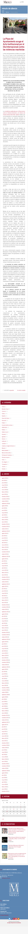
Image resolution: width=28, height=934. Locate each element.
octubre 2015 (4, 768)
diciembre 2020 (5, 632)
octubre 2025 (4, 501)
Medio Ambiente (5, 450)
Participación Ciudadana (7, 455)
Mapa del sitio (13, 922)
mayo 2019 (4, 676)
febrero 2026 (4, 492)
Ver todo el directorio (4, 915)
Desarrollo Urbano (5, 418)
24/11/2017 (6, 390)
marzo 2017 (4, 736)
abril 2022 (4, 595)
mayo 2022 (4, 593)
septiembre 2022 (5, 584)
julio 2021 (4, 616)
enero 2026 (4, 494)
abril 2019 (4, 678)
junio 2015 (4, 777)
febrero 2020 (4, 655)
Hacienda (4, 434)
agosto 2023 (4, 558)
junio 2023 (4, 563)
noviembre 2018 (5, 690)
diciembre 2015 (5, 763)
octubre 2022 (4, 581)
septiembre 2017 (5, 722)
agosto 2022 (4, 586)
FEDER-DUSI (4, 427)
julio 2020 (4, 644)
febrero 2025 (4, 519)
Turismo (3, 466)
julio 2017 (4, 726)
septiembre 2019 (5, 667)
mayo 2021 (4, 621)
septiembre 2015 (5, 770)
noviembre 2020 (5, 634)
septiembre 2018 (5, 694)
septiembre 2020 (5, 639)
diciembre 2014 (5, 791)
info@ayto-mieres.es (6, 878)
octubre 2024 (4, 528)
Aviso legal (9, 922)
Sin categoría (4, 462)
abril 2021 (4, 623)
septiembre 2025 (5, 503)
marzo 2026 (4, 489)
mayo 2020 (4, 648)
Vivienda (3, 468)
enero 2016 (4, 761)
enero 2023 (4, 574)
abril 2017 (4, 733)
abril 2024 (4, 542)
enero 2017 (4, 740)
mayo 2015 (4, 779)
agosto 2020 (4, 641)
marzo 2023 (4, 570)
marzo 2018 (4, 708)
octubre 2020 (4, 637)
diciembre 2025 (5, 496)
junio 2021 (4, 618)
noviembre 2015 (5, 766)
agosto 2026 (4, 478)
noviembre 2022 (5, 579)
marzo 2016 (4, 756)
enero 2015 (4, 789)
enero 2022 (4, 602)
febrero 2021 (4, 627)
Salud (3, 459)
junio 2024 (4, 538)
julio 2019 (4, 671)
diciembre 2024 (5, 524)
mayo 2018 (4, 703)
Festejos (3, 429)
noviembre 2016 (5, 745)
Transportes (4, 464)
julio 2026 (4, 480)
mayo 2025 (4, 512)
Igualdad (12, 390)
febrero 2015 (4, 786)
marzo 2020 (4, 653)
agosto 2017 (4, 724)
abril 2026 (4, 487)
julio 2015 (4, 775)
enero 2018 (4, 713)
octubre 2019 (4, 664)
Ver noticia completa (21, 390)
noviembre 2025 (5, 498)
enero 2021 (4, 630)
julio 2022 (4, 588)
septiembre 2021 (5, 611)
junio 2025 (4, 510)
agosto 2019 (4, 669)
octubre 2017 (4, 720)
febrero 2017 (4, 738)
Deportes (3, 416)
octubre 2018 (4, 692)
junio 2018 (4, 701)
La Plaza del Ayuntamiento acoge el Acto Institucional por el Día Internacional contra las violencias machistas (13, 44)
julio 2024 (4, 535)
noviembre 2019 (5, 662)
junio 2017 (4, 729)
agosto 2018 (4, 697)
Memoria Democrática (6, 452)
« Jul (3, 819)
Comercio (4, 411)
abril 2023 (4, 568)
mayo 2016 (4, 752)
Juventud (4, 443)
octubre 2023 (4, 554)
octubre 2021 (4, 609)
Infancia (3, 439)
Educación (4, 420)
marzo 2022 (4, 597)
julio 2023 (4, 561)
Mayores (3, 448)
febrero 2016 (4, 759)
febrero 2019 (4, 683)
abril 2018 (4, 706)
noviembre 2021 (5, 607)
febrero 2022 (4, 600)
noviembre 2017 (5, 717)
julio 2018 (4, 699)
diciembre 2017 (5, 715)
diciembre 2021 (5, 604)
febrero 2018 (4, 710)
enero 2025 (4, 522)
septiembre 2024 (5, 531)
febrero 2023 (4, 572)
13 (13, 809)
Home (3, 12)
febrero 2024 (4, 547)
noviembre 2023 (5, 551)
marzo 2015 (4, 784)
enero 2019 (4, 685)
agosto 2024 (4, 533)
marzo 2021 (4, 625)
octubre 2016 (4, 747)
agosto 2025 (4, 505)
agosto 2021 (4, 614)
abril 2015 (4, 782)
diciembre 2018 (5, 687)
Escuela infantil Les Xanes (7, 425)
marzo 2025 (4, 517)
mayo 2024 (4, 540)
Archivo (3, 406)
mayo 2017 (4, 731)
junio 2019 (4, 673)
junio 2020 (4, 646)
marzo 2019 (4, 680)
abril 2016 (4, 754)
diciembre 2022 (5, 577)
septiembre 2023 (5, 556)
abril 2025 (4, 515)
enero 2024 (4, 549)
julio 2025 (4, 508)
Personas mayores (5, 457)
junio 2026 (4, 482)
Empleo (3, 422)
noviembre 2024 (5, 526)
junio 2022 (4, 591)
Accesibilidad (18, 922)
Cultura (3, 413)
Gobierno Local (5, 432)
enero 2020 (4, 657)
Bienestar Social (5, 409)
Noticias (7, 12)
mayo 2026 (4, 485)
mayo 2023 (4, 565)
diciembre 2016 (5, 743)
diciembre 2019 (5, 660)
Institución (4, 441)
